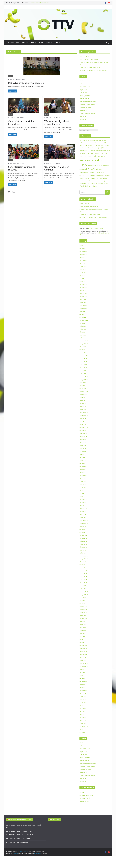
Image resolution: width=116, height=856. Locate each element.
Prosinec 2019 (83, 484)
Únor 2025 (82, 299)
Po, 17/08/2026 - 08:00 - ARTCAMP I (17, 842)
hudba (87, 145)
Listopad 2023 (83, 344)
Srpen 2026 (82, 245)
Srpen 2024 (82, 317)
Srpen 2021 (82, 424)
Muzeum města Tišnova (95, 156)
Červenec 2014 (83, 678)
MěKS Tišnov (90, 160)
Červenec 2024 (83, 320)
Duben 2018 (83, 544)
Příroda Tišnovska (84, 99)
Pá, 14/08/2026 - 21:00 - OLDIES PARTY (18, 839)
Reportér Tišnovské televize (87, 102)
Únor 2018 (82, 550)
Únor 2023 (82, 371)
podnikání (87, 178)
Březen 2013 (83, 717)
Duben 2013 (83, 714)
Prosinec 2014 (83, 663)
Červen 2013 (83, 708)
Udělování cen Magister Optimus (56, 168)
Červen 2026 (83, 251)
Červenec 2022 (83, 392)
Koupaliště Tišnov (105, 150)
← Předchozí (10, 192)
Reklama (49, 42)
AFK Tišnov (83, 140)
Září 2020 (82, 457)
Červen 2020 (83, 466)
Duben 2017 (83, 580)
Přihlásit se (82, 792)
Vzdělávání (100, 181)
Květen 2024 (83, 326)
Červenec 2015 (83, 642)
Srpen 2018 (82, 532)
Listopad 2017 (83, 559)
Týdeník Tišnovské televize (87, 113)
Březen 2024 (83, 332)
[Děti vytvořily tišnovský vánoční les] (41, 66)
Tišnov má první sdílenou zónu (88, 59)
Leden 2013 (82, 723)
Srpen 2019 (82, 496)
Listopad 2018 (83, 523)
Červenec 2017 (83, 571)
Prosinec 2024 (83, 305)
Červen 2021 (83, 430)
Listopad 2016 (83, 595)
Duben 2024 (83, 329)
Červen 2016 (83, 610)
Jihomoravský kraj (96, 148)
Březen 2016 (83, 619)
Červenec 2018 (83, 535)
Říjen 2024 (82, 311)
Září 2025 (82, 278)
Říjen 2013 (82, 705)
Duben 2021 (83, 436)
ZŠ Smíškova (87, 186)
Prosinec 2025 (83, 269)
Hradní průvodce (84, 87)
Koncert (98, 150)
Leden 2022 (82, 409)
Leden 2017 (82, 589)
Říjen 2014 (82, 669)
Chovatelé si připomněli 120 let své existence (93, 70)
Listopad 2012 (83, 726)
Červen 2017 (83, 574)
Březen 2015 (83, 654)
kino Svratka (90, 150)
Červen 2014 (83, 681)
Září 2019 (82, 493)
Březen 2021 (83, 439)
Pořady (33, 42)
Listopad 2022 (83, 380)
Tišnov (91, 181)
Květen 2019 (83, 505)
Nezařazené (83, 93)
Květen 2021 (83, 433)
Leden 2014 (82, 696)
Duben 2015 (83, 651)
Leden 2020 (82, 481)
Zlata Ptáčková (21, 79)
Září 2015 (82, 636)
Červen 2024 (83, 323)
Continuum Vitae (91, 140)
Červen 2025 (83, 287)
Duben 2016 (83, 616)
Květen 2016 (83, 613)
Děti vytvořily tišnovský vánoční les (26, 82)
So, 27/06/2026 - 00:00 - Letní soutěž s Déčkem (20, 835)
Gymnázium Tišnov (101, 143)
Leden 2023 (82, 374)
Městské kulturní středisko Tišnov (20, 820)
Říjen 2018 (82, 526)
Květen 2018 (83, 541)
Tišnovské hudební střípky (87, 105)
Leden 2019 (82, 517)
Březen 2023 (83, 368)
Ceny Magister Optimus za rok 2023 (21, 168)
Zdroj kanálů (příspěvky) (86, 795)
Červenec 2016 (83, 607)
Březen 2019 (83, 511)
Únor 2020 (82, 478)
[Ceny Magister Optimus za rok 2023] (23, 151)
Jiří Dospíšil (104, 148)
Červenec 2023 (83, 356)
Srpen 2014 (82, 675)
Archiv (41, 42)
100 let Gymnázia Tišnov (95, 228)
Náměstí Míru (86, 175)
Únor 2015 (82, 657)
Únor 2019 (82, 514)
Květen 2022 (83, 398)
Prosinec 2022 (83, 377)
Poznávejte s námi (84, 96)
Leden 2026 (82, 266)
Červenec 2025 (83, 284)
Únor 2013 (82, 720)
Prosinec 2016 (83, 592)
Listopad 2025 (83, 272)
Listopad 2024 (83, 308)
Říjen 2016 (82, 598)
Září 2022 (82, 386)
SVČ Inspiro (86, 181)
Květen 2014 (83, 684)
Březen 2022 (83, 404)
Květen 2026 (83, 254)
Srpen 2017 (82, 568)
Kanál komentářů (84, 798)
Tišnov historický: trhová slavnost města (56, 122)
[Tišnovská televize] (58, 10)
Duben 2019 (83, 508)
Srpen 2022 (82, 389)
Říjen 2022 (82, 383)
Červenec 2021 (83, 427)
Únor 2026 (82, 263)
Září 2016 (82, 601)
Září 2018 (82, 529)
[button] (27, 42)
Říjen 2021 (82, 418)
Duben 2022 (83, 401)
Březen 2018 (83, 547)
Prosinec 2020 (83, 448)
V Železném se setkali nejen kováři (89, 67)
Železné (94, 186)
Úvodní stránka (13, 42)
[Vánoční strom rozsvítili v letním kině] (23, 105)
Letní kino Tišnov (89, 153)
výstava (105, 181)
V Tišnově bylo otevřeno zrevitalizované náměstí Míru (44, 3)
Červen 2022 (83, 395)
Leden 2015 (82, 660)
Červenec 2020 (83, 463)
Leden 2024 (82, 338)
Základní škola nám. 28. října (93, 183)
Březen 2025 (83, 296)
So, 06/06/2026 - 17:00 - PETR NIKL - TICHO (19, 831)
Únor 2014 (82, 693)
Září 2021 (82, 421)
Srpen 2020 (82, 460)
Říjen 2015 (82, 633)
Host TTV (82, 84)
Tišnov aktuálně (84, 56)
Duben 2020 (83, 472)
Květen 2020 (83, 469)
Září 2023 (82, 350)
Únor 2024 (82, 335)
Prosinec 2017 (83, 556)
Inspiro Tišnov (93, 145)
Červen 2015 (83, 645)
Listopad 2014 (83, 666)
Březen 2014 (83, 690)
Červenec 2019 (83, 499)
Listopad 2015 (83, 630)
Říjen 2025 (82, 275)
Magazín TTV (83, 90)
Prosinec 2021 (83, 412)
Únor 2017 (82, 586)
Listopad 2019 (83, 487)
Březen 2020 (83, 475)
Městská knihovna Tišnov (96, 165)
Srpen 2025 (82, 281)
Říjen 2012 (82, 729)
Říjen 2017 (82, 562)
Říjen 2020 (82, 454)
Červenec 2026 (83, 248)
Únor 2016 (82, 622)
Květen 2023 (83, 362)
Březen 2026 (83, 260)
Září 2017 (82, 565)
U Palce (96, 181)
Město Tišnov (55, 820)
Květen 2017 (83, 577)
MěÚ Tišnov (99, 173)
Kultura (81, 153)
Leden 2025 (82, 302)
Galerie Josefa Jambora (87, 143)
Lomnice (97, 153)
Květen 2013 (83, 711)
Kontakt (58, 42)
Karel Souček (82, 150)
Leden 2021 (82, 445)
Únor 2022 (82, 407)
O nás (24, 42)
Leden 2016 (82, 625)
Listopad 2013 (83, 702)
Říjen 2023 (82, 347)
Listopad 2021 (83, 415)
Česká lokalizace (84, 801)
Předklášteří (94, 178)
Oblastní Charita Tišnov (96, 175)
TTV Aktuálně (83, 110)
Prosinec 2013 (83, 699)
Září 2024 (82, 314)
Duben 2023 (83, 365)
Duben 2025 (83, 293)
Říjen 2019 (82, 490)
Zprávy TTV (82, 119)
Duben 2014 (83, 687)
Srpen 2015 (82, 639)
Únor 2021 (82, 442)
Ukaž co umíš (83, 116)
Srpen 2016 (82, 604)
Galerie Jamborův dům (101, 140)
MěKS (82, 160)
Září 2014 (82, 672)
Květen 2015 (83, 648)
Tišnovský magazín (85, 108)
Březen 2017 (83, 583)
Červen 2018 (83, 538)
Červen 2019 (83, 502)
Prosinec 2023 (83, 341)
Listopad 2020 (83, 451)
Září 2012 (82, 732)
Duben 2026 (83, 257)
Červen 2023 (83, 359)
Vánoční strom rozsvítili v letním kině (21, 122)
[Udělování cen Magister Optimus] (59, 151)
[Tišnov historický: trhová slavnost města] (59, 105)
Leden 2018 (82, 553)
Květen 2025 (83, 290)
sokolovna (101, 178)
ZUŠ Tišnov (82, 183)
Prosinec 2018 (83, 520)
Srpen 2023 (82, 353)
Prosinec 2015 (83, 627)
